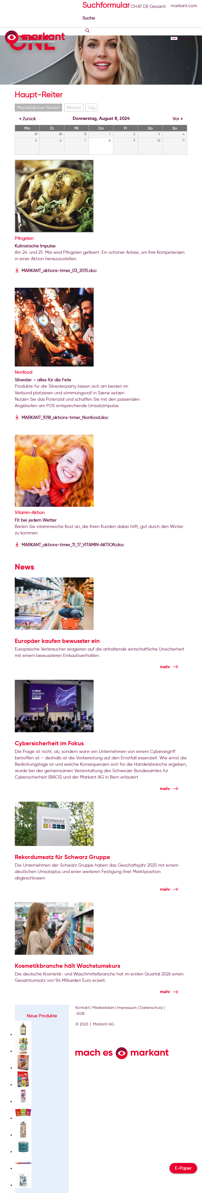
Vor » (178, 118)
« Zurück (27, 118)
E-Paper (183, 1168)
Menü (174, 38)
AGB (80, 1013)
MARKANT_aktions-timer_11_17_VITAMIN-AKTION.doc (73, 544)
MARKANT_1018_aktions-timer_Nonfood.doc (65, 417)
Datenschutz (151, 1007)
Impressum (127, 1007)
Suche (89, 18)
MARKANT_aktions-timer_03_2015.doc (59, 270)
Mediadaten (103, 1007)
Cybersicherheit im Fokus (49, 743)
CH (134, 6)
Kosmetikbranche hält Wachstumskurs (67, 966)
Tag (91, 107)
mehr (165, 666)
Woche (74, 107)
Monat (38, 107)
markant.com (184, 5)
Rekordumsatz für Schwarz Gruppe (62, 857)
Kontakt (82, 1007)
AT (139, 6)
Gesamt (158, 6)
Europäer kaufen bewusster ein (57, 641)
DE (146, 6)
